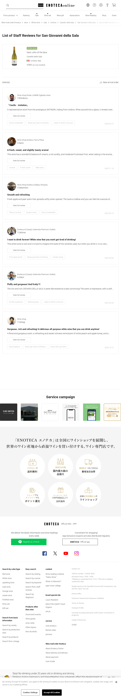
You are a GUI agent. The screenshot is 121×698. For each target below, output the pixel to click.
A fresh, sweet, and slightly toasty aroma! (28, 150)
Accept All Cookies (52, 692)
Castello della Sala (67, 22)
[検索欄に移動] (7, 5)
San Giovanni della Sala (86, 22)
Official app (85, 542)
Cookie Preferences (79, 620)
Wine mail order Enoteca (11, 22)
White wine (35, 22)
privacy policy (76, 594)
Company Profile (78, 608)
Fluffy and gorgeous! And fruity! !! (23, 284)
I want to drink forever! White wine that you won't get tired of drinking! (41, 239)
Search (40, 5)
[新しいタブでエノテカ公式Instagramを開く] (76, 553)
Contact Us (76, 569)
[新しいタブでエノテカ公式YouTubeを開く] (65, 553)
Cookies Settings (30, 692)
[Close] (116, 682)
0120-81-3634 (89, 574)
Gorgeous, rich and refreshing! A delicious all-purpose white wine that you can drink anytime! (53, 329)
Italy (45, 22)
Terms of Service (78, 603)
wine (26, 22)
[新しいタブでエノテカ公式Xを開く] (55, 553)
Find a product (9, 15)
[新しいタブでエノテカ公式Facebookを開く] (44, 553)
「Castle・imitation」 (18, 105)
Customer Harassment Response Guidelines (88, 598)
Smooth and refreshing (18, 194)
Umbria (53, 22)
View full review (19, 116)
